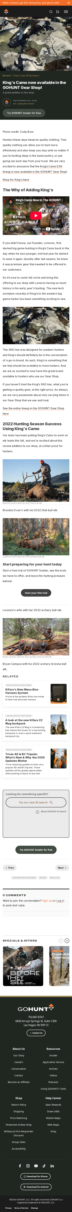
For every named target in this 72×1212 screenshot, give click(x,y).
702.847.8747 (36, 1017)
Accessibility (19, 1148)
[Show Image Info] (68, 67)
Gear (43, 878)
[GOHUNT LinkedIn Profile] (52, 1166)
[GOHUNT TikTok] (44, 1166)
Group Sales (18, 1142)
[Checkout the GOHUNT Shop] (58, 11)
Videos (53, 1075)
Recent (7, 75)
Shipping (19, 1111)
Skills (54, 878)
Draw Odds (53, 1111)
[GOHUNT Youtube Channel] (36, 1166)
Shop (18, 1098)
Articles (53, 1068)
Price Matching (18, 1118)
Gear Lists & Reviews (26, 75)
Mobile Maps (53, 1118)
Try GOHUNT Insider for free (24, 113)
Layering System (24, 878)
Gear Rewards (53, 1104)
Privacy (8, 1208)
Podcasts (53, 1082)
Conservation (18, 1068)
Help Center (53, 1098)
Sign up (47, 900)
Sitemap (34, 1208)
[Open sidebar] (66, 11)
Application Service (53, 1062)
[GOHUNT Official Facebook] (20, 1166)
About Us (19, 1049)
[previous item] (61, 940)
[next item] (67, 940)
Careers (18, 1062)
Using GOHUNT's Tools (53, 1088)
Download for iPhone (37, 1176)
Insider (53, 1055)
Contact (18, 1075)
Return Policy (18, 1104)
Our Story (18, 1055)
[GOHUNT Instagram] (28, 1166)
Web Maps (53, 1124)
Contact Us (37, 1033)
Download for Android (38, 1187)
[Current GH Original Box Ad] (23, 966)
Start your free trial (36, 592)
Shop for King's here (16, 179)
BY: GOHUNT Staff (23, 104)
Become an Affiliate (18, 1082)
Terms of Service (21, 1208)
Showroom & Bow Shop (19, 1124)
